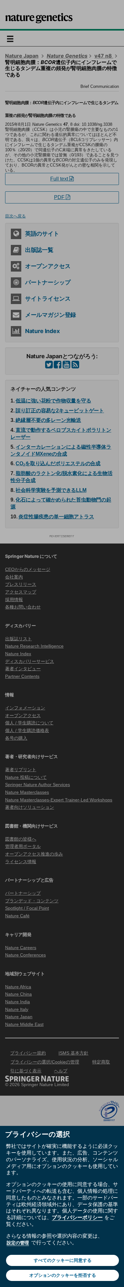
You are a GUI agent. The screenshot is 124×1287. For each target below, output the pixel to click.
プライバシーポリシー (77, 1217)
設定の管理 (18, 1242)
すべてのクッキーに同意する (63, 1260)
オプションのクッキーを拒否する (62, 1275)
